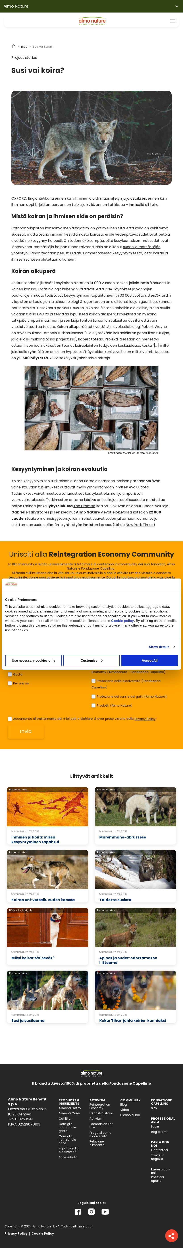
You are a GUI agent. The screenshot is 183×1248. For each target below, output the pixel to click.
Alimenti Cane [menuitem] (69, 1113)
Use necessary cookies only (33, 660)
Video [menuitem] (124, 1110)
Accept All (150, 660)
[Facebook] (78, 1215)
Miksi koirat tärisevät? (32, 958)
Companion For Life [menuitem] (101, 1126)
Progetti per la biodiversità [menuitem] (100, 1134)
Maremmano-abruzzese (122, 837)
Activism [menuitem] (95, 1119)
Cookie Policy (42, 1233)
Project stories (24, 57)
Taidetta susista (115, 899)
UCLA (105, 326)
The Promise (84, 506)
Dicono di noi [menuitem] (130, 1115)
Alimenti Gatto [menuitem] (70, 1108)
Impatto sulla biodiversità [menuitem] (69, 1150)
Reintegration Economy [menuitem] (99, 1106)
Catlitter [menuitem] (65, 1119)
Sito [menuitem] (154, 1108)
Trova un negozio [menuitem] (157, 1157)
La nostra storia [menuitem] (101, 1113)
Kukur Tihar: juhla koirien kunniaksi (132, 1020)
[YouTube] (105, 1215)
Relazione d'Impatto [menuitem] (96, 1143)
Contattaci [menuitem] (159, 1150)
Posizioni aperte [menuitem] (157, 1179)
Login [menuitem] (155, 1126)
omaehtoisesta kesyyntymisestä (113, 253)
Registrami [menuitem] (159, 1132)
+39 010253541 (20, 1119)
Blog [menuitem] (123, 1104)
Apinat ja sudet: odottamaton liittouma (128, 960)
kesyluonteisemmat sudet (137, 240)
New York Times (139, 524)
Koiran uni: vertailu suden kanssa (43, 899)
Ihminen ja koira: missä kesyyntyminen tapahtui (35, 840)
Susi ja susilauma (28, 1020)
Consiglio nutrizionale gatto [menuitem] (67, 1127)
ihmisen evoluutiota (132, 487)
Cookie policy (122, 620)
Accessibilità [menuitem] (68, 1157)
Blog (24, 47)
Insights (27, 910)
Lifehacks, (15, 910)
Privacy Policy (145, 719)
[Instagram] (91, 1215)
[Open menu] (172, 21)
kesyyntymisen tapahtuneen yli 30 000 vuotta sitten (109, 295)
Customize (89, 660)
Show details (159, 647)
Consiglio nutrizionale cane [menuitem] (67, 1139)
